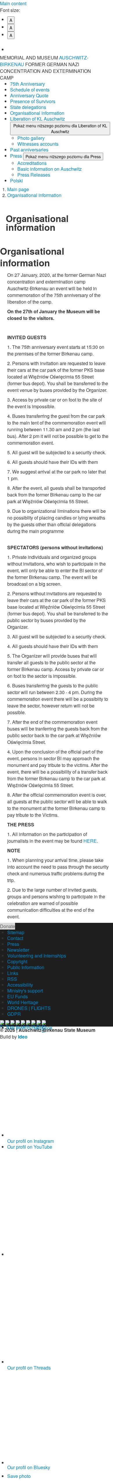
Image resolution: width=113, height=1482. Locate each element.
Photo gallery (31, 138)
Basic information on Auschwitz (49, 169)
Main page (18, 189)
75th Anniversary (27, 83)
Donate (7, 926)
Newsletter (18, 949)
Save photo (19, 1476)
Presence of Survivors (32, 101)
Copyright (17, 961)
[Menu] (106, 61)
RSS (12, 979)
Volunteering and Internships (36, 955)
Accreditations (32, 163)
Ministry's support (25, 990)
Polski (16, 180)
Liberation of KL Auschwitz (37, 118)
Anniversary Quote (29, 95)
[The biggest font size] (60, 45)
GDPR (14, 1014)
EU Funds (17, 996)
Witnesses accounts (38, 143)
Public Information (25, 967)
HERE (90, 840)
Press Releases (33, 174)
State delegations (28, 107)
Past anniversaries (29, 149)
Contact (15, 938)
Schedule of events (30, 89)
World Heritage (22, 1002)
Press (16, 155)
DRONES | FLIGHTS (29, 1008)
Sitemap (15, 932)
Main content (13, 3)
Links (12, 973)
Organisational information (37, 113)
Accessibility (20, 984)
